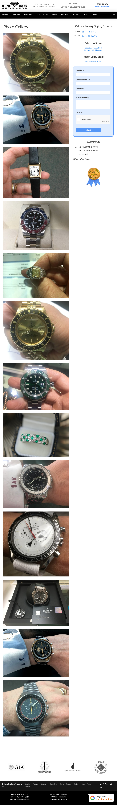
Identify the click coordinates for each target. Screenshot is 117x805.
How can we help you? (84, 97)
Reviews (76, 15)
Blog (86, 15)
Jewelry (4, 15)
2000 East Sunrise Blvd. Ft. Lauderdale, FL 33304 (93, 49)
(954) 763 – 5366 (89, 31)
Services (64, 15)
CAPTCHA (79, 113)
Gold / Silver (42, 15)
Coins (54, 15)
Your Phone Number (83, 79)
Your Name (80, 70)
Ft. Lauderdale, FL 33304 (58, 799)
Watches (16, 15)
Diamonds (28, 15)
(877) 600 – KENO (89, 36)
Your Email (80, 88)
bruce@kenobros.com (93, 61)
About (95, 15)
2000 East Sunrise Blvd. (58, 797)
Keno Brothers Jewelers (58, 794)
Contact (5, 21)
